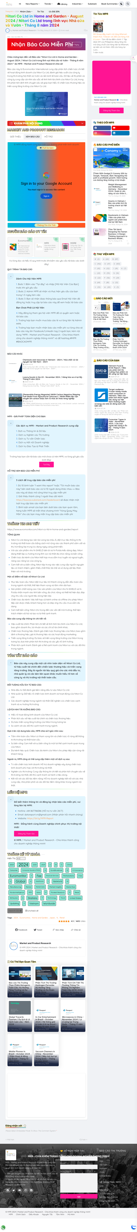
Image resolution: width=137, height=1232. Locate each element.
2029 (43, 865)
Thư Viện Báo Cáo (107, 1193)
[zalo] (133, 1227)
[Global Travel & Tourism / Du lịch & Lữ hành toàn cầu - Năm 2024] (20, 1008)
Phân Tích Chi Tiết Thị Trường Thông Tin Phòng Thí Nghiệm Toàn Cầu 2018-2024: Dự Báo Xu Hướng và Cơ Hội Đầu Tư (73, 988)
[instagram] (102, 133)
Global (20, 881)
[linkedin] (121, 133)
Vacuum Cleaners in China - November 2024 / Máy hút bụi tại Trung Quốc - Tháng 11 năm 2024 (46, 1056)
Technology (52, 898)
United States (75, 898)
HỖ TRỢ (48, 136)
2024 (17, 11)
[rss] (31, 1190)
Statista (32, 898)
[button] (121, 4)
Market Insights (55, 887)
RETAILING (14, 898)
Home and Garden (40, 917)
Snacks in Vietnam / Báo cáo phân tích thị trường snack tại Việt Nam (117, 204)
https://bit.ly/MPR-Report (40, 818)
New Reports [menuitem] (32, 4)
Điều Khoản (34, 1214)
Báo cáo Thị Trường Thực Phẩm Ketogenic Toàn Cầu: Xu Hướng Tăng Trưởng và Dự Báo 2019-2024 (19, 988)
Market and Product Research (35, 943)
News (39, 892)
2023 (12, 865)
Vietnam (34, 903)
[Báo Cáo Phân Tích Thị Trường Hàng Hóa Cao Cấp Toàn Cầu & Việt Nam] (101, 306)
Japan (52, 917)
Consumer (14, 870)
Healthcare (39, 881)
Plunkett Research (57, 892)
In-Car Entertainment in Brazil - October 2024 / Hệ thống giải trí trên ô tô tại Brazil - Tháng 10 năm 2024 (46, 1022)
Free (80, 876)
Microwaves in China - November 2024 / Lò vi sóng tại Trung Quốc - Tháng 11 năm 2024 (73, 1022)
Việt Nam (103, 1165)
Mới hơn (10, 1139)
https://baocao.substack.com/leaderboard (38, 499)
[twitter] (13, 1190)
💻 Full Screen (46, 147)
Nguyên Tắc (47, 1214)
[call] (3, 1227)
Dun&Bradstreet (56, 870)
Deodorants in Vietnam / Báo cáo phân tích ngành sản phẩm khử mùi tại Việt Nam (118, 218)
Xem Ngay (74, 44)
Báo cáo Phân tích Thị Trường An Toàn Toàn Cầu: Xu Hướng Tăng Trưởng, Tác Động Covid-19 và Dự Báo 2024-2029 (121, 317)
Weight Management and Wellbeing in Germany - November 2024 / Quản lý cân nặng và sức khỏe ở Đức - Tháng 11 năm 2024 (117, 189)
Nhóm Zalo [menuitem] (25, 11)
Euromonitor (18, 875)
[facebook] (102, 128)
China (69, 865)
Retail (77, 892)
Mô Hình (71, 1214)
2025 (35, 865)
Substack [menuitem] (92, 4)
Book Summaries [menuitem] (109, 4)
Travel (63, 898)
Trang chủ (9, 11)
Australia (103, 1168)
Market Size (70, 887)
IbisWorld (57, 881)
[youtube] (121, 128)
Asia (101, 1161)
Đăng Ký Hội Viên (107, 1201)
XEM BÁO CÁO (33, 136)
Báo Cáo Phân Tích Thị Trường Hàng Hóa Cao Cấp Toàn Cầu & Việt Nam (101, 316)
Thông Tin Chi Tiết (46, 225)
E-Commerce (78, 870)
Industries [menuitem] (76, 4)
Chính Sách (21, 1214)
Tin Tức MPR (98, 21)
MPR (30, 892)
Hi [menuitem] (20, 4)
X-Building (103, 1190)
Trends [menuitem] (47, 4)
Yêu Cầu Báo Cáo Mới (108, 1197)
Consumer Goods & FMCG (31, 870)
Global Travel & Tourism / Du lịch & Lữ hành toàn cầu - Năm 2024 (19, 1020)
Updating (14, 903)
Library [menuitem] (63, 4)
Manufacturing (15, 887)
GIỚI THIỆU (15, 136)
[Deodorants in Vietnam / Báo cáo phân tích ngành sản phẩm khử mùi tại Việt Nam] (100, 218)
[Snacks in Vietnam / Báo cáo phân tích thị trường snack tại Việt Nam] (100, 203)
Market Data (40, 887)
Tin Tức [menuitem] (40, 11)
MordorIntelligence (17, 892)
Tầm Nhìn (60, 1214)
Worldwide (49, 903)
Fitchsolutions (68, 876)
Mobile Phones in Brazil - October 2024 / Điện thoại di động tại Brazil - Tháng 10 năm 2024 (19, 1056)
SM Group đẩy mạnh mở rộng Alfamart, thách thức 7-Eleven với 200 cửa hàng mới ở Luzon (111, 37)
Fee (39, 876)
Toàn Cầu (103, 1157)
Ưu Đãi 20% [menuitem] (54, 11)
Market (28, 887)
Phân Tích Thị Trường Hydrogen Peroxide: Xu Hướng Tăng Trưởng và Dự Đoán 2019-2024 (45, 988)
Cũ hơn (83, 1139)
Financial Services (52, 876)
